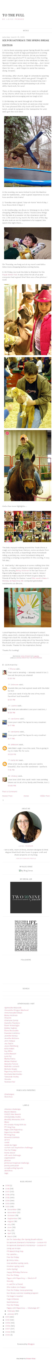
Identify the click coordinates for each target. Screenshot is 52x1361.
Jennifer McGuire (11, 1038)
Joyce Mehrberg (11, 1046)
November (12, 1212)
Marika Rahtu (9, 1059)
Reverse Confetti (11, 1137)
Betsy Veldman (22, 571)
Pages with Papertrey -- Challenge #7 (23, 1308)
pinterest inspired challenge (16, 1163)
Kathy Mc (14, 760)
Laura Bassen (10, 1054)
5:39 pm (11, 678)
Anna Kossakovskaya (13, 1013)
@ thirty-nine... (13, 1260)
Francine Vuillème (12, 1033)
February (11, 1311)
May (9, 1230)
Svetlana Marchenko (13, 1074)
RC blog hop (9, 1135)
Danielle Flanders (12, 1023)
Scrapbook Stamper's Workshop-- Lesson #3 (26, 1242)
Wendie (7, 1079)
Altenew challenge (12, 1109)
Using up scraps (14, 1248)
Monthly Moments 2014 (14, 1119)
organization (9, 1158)
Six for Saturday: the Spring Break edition (24, 1239)
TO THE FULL (13, 15)
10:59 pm (12, 754)
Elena (12, 669)
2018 (7, 1189)
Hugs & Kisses (13, 1299)
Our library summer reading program (22, 1293)
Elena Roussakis (11, 1031)
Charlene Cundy (11, 1020)
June (9, 1227)
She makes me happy (16, 1287)
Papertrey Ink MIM (29, 658)
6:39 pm (11, 713)
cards (18, 658)
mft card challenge (12, 1155)
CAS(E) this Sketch (12, 1114)
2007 (7, 1329)
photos (39, 658)
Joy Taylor (8, 1043)
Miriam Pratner (10, 1061)
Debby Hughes (10, 1028)
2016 (7, 1195)
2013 (7, 1203)
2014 (7, 1201)
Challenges (9, 1094)
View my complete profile (26, 858)
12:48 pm (12, 786)
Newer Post (7, 796)
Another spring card (15, 1266)
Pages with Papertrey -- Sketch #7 (22, 1278)
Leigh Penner (26, 846)
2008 (8, 1326)
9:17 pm (11, 725)
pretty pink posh (11, 1165)
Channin (7, 1018)
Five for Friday (13, 1257)
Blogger (31, 1344)
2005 (7, 1335)
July (9, 1224)
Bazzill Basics (10, 1112)
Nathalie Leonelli (11, 1066)
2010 (7, 1320)
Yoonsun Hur (9, 1082)
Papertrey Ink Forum (13, 1071)
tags (6, 1173)
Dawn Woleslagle (11, 1025)
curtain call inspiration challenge (18, 1148)
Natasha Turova (11, 1064)
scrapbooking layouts (13, 1168)
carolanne (15, 719)
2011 (7, 1317)
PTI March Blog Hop (15, 1251)
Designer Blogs (30, 1358)
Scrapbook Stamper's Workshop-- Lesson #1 (26, 1245)
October (11, 1215)
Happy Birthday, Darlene (17, 1272)
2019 (7, 1186)
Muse (6, 1122)
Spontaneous (13, 1302)
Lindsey (14, 776)
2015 (7, 1197)
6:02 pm (11, 700)
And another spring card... (18, 1263)
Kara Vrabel (9, 1048)
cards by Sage (10, 1145)
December (12, 1209)
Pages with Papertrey (13, 1130)
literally (10, 1281)
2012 (7, 1206)
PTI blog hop (9, 1127)
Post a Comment (9, 792)
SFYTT (7, 1140)
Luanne (14, 706)
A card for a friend (15, 1284)
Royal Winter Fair (9, 275)
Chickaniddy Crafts (12, 1117)
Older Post (45, 796)
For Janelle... (12, 1254)
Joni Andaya (9, 1041)
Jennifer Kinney (11, 1036)
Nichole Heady (10, 1069)
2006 (8, 1332)
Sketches (8, 1097)
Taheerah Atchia (11, 1077)
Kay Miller (8, 1051)
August (10, 1221)
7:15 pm (11, 770)
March (10, 1236)
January (11, 1314)
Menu (26, 31)
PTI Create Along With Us (15, 1124)
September (12, 1218)
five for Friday (10, 1150)
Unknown (14, 685)
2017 (7, 1192)
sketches (8, 1171)
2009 (8, 1323)
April (9, 1233)
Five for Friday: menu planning (19, 1290)
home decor (9, 1153)
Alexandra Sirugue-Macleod (16, 1010)
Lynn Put (8, 1056)
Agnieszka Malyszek (12, 1008)
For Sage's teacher (15, 1296)
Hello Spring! (12, 1269)
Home (26, 796)
